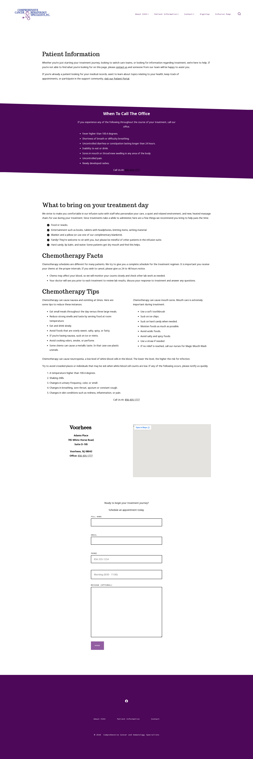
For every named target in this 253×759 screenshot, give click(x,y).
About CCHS (141, 14)
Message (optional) (101, 585)
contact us (121, 67)
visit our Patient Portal (116, 78)
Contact (188, 14)
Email (94, 535)
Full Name (96, 516)
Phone (94, 553)
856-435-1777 (132, 169)
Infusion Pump (223, 14)
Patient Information (165, 14)
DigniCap (205, 14)
